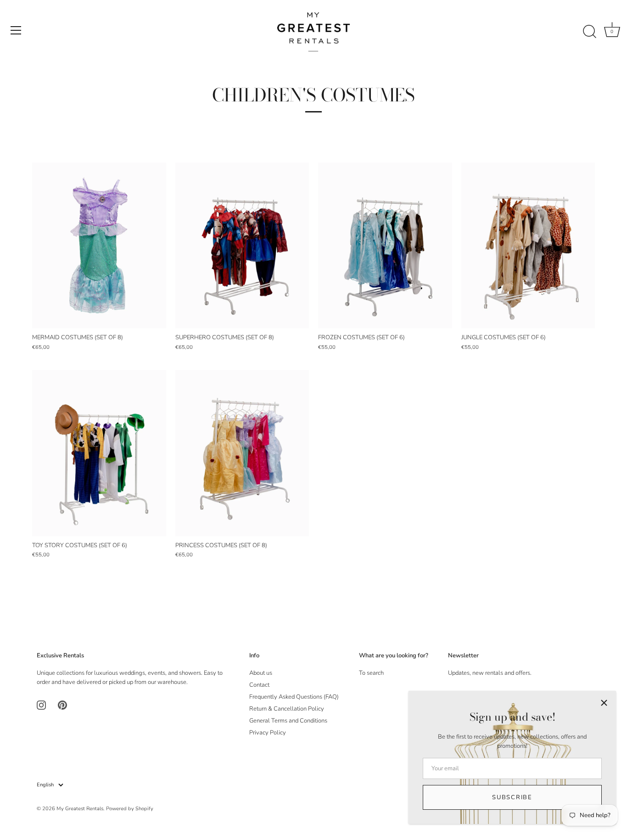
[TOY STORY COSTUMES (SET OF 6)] (99, 453)
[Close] (604, 703)
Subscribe (512, 797)
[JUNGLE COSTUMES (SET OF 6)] (528, 245)
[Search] (589, 32)
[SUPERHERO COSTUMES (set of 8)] (242, 245)
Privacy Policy (267, 733)
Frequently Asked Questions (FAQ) (294, 697)
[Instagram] (41, 705)
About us (260, 673)
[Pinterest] (62, 705)
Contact (259, 685)
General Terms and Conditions (288, 721)
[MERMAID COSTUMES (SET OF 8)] (99, 245)
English (45, 785)
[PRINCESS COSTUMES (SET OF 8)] (242, 453)
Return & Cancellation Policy (286, 709)
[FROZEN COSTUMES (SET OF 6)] (385, 245)
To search (371, 673)
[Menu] (16, 30)
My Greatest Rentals (79, 808)
